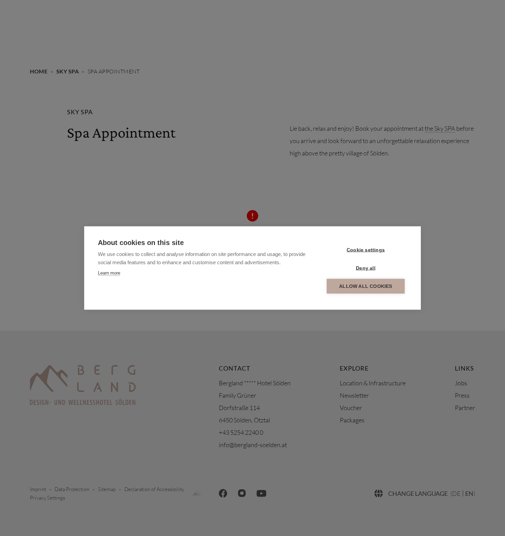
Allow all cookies (365, 286)
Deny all (365, 268)
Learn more (109, 273)
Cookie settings (366, 250)
